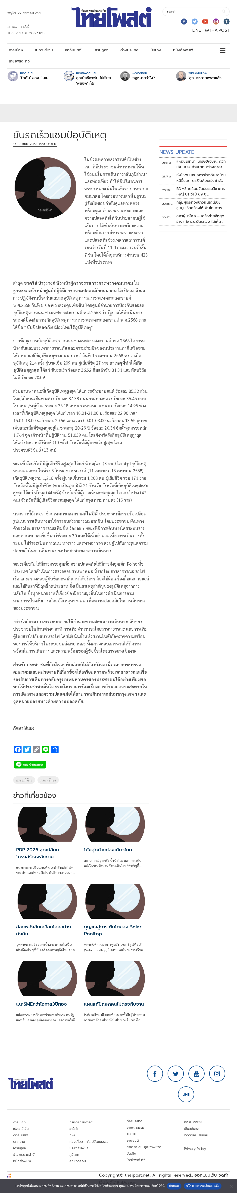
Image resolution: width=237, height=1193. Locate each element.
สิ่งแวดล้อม (77, 1161)
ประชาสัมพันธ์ (79, 1148)
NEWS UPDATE (176, 152)
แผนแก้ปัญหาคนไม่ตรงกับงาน (114, 1004)
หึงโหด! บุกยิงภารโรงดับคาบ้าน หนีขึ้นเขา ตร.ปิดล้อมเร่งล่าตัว (201, 177)
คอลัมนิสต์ (73, 50)
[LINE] (186, 1094)
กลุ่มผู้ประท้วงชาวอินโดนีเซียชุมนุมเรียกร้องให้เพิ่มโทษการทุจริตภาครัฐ (199, 205)
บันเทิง (155, 50)
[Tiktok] (226, 22)
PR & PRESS (193, 1122)
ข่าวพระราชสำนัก (25, 1154)
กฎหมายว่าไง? (143, 78)
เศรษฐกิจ (101, 50)
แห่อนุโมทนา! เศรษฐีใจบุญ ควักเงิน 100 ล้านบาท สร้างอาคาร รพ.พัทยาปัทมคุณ (201, 164)
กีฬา (72, 1135)
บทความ (19, 1141)
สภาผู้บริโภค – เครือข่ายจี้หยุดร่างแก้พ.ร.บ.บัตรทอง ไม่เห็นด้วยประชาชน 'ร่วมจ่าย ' (200, 218)
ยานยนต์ (133, 1140)
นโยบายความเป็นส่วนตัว (202, 1186)
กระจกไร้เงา (24, 780)
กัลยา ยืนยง (48, 780)
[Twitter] (194, 22)
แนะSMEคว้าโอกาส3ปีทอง (41, 1004)
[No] (231, 1186)
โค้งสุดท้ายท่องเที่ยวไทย (108, 849)
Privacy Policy (195, 1148)
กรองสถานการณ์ (81, 1122)
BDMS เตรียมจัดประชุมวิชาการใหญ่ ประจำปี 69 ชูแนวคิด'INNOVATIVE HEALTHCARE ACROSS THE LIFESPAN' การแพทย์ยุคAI (200, 191)
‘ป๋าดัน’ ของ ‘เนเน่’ (34, 78)
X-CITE (132, 1134)
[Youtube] (205, 22)
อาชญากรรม (135, 1127)
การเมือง (16, 50)
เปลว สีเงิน (44, 50)
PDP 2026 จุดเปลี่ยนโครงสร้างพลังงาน (37, 853)
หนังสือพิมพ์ (183, 50)
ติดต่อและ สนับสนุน (198, 1135)
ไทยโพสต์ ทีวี (19, 61)
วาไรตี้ (73, 1128)
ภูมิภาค (74, 1154)
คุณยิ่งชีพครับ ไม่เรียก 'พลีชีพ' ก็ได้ (93, 80)
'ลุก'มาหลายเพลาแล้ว (204, 78)
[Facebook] (184, 22)
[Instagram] (216, 22)
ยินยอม (174, 1186)
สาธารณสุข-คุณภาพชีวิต (144, 1147)
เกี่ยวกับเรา (192, 1128)
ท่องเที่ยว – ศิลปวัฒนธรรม (89, 1141)
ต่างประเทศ (129, 50)
